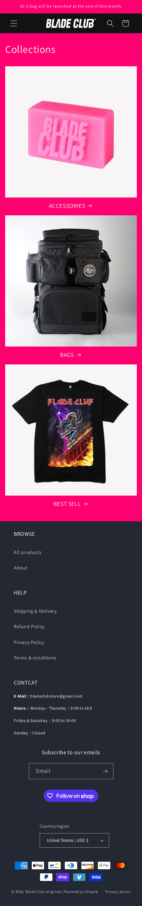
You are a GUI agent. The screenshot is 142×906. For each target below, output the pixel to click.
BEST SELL (67, 504)
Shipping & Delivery (35, 611)
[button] (13, 23)
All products (27, 552)
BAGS (67, 355)
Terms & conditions (35, 658)
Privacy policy (118, 891)
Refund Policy (29, 626)
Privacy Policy (29, 642)
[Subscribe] (105, 771)
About (21, 568)
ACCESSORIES (67, 205)
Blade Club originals (44, 891)
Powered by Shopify (81, 891)
